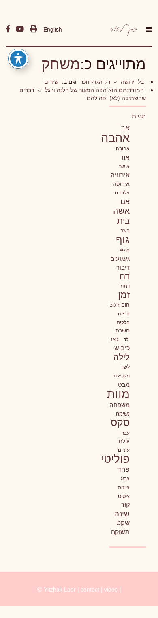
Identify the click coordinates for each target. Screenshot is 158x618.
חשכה (122, 330)
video (111, 589)
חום (125, 304)
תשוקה (120, 531)
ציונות (124, 487)
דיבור (123, 267)
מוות (118, 393)
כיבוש (122, 347)
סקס (120, 422)
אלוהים (122, 192)
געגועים (120, 258)
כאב (114, 339)
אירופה (121, 183)
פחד (123, 469)
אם (125, 201)
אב (125, 127)
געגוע (125, 250)
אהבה (115, 136)
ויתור (125, 286)
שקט (123, 522)
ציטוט (124, 496)
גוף (123, 239)
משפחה (119, 404)
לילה (121, 356)
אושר (124, 166)
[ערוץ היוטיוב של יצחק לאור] (20, 29)
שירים (51, 81)
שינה (122, 513)
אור (125, 156)
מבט (124, 384)
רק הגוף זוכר (94, 81)
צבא (125, 478)
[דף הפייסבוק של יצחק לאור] (8, 29)
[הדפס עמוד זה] (33, 29)
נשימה (123, 413)
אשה (121, 210)
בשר (125, 230)
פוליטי (115, 458)
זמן (124, 294)
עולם (124, 441)
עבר (126, 432)
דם (125, 276)
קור (125, 504)
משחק (60, 63)
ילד (127, 339)
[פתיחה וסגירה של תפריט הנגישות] (18, 58)
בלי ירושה (131, 81)
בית (123, 220)
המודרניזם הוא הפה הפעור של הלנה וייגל (93, 89)
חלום (114, 304)
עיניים (124, 449)
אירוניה (120, 174)
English (52, 29)
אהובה (123, 148)
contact (90, 589)
